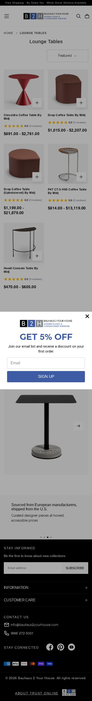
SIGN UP (46, 376)
